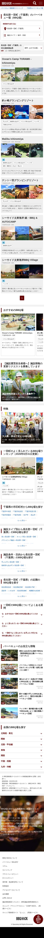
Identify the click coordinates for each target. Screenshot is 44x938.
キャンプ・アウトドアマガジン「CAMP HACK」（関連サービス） (21, 907)
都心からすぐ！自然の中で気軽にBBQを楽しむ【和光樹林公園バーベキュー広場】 (31, 681)
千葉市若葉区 (6, 515)
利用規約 (5, 886)
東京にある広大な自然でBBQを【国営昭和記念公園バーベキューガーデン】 (31, 653)
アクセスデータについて (11, 890)
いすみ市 (12, 591)
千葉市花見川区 (30, 511)
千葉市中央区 (6, 511)
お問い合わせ (7, 898)
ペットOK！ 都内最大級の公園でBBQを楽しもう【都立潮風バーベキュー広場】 (31, 711)
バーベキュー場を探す (10, 862)
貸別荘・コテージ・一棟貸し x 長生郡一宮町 (17, 544)
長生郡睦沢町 (18, 587)
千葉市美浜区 (18, 511)
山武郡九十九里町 (30, 594)
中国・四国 (6, 761)
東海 (3, 750)
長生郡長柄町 (6, 594)
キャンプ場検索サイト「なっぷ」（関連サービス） (20, 912)
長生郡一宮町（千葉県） (16, 28)
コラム (4, 866)
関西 (3, 755)
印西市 (12, 518)
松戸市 (26, 515)
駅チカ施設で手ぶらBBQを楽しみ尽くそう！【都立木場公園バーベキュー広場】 (31, 696)
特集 (3, 659)
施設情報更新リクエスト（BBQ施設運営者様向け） (20, 902)
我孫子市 (4, 518)
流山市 (33, 515)
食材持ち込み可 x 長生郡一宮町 (12, 565)
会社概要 (5, 894)
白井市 (19, 518)
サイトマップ (7, 870)
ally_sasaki (40, 674)
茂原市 (3, 591)
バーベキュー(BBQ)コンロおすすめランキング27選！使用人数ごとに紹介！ (31, 667)
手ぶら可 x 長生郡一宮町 (10, 562)
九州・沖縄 (6, 767)
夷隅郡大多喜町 (34, 591)
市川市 (26, 518)
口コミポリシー (8, 878)
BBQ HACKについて (9, 858)
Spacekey (16, 924)
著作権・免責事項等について (12, 882)
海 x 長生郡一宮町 (7, 537)
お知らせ (4, 673)
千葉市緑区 (17, 515)
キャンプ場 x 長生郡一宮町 (26, 537)
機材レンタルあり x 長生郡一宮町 (13, 569)
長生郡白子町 (30, 587)
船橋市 (33, 518)
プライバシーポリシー (10, 874)
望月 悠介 (40, 660)
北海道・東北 (7, 733)
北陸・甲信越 (7, 744)
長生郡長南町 (22, 591)
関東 (3, 739)
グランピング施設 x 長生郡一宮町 (13, 540)
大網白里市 (17, 594)
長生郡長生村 (6, 587)
